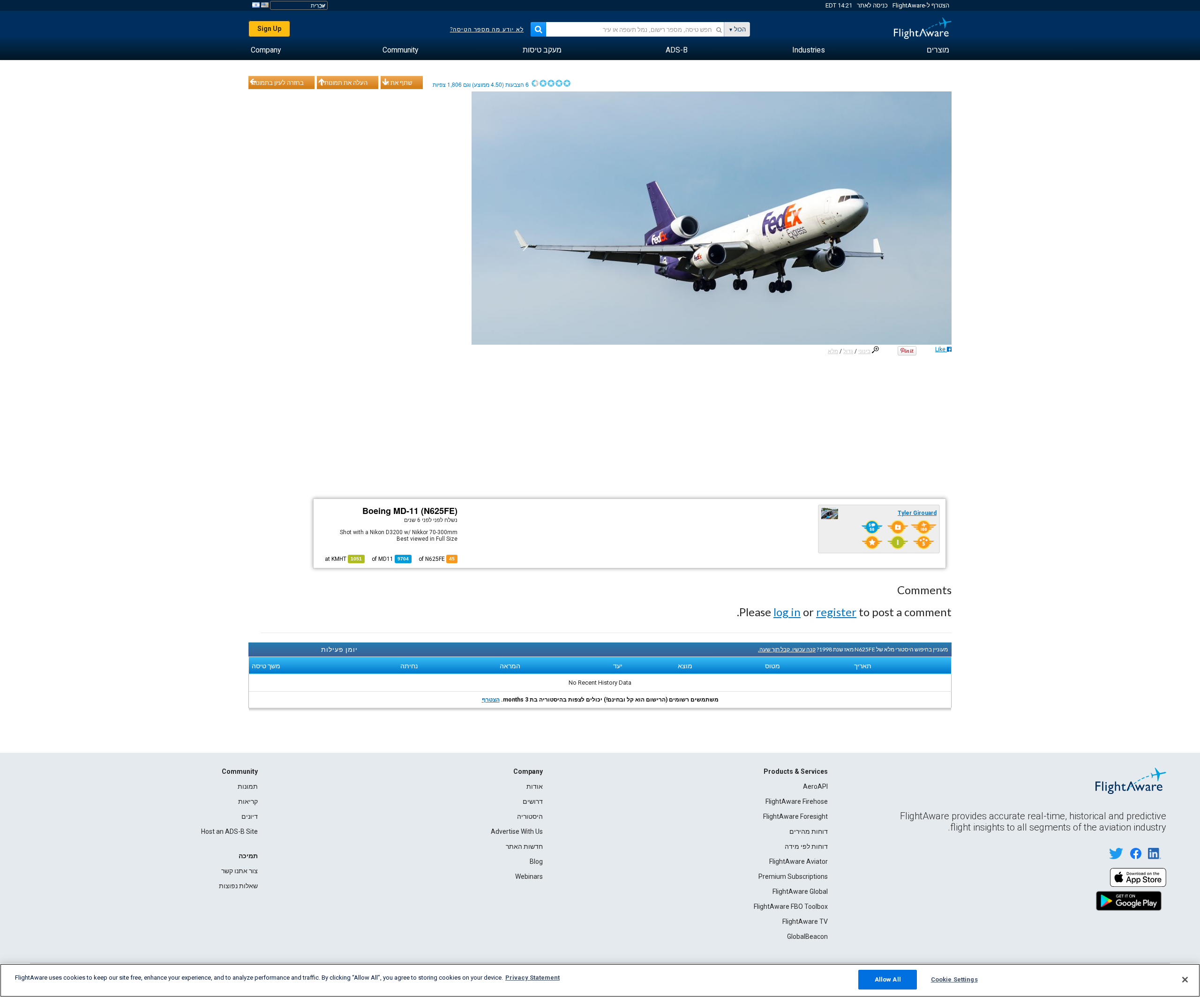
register (836, 612)
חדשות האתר (524, 846)
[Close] (1185, 979)
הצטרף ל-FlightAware (920, 5)
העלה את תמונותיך (344, 82)
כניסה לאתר (872, 5)
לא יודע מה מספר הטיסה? (487, 29)
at (343, 559)
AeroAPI (815, 786)
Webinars (529, 876)
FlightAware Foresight (795, 816)
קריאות (248, 801)
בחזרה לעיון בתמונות (277, 82)
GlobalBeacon (807, 936)
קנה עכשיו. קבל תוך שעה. (787, 649)
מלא (833, 351)
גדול (848, 351)
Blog (536, 861)
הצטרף (491, 699)
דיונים (249, 816)
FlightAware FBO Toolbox (791, 906)
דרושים (533, 801)
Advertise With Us (517, 831)
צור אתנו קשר (239, 871)
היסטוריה (530, 816)
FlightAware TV (805, 921)
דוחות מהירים (808, 831)
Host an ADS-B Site (229, 831)
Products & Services (796, 771)
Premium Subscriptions (793, 876)
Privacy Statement (532, 977)
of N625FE (437, 559)
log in (787, 612)
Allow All (888, 979)
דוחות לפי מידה (806, 846)
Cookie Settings (954, 979)
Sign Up (269, 28)
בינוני (864, 351)
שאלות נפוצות (238, 886)
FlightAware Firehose (796, 801)
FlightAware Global (800, 891)
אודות (534, 786)
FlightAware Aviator (798, 861)
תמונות (248, 786)
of (390, 559)
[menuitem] (938, 50)
